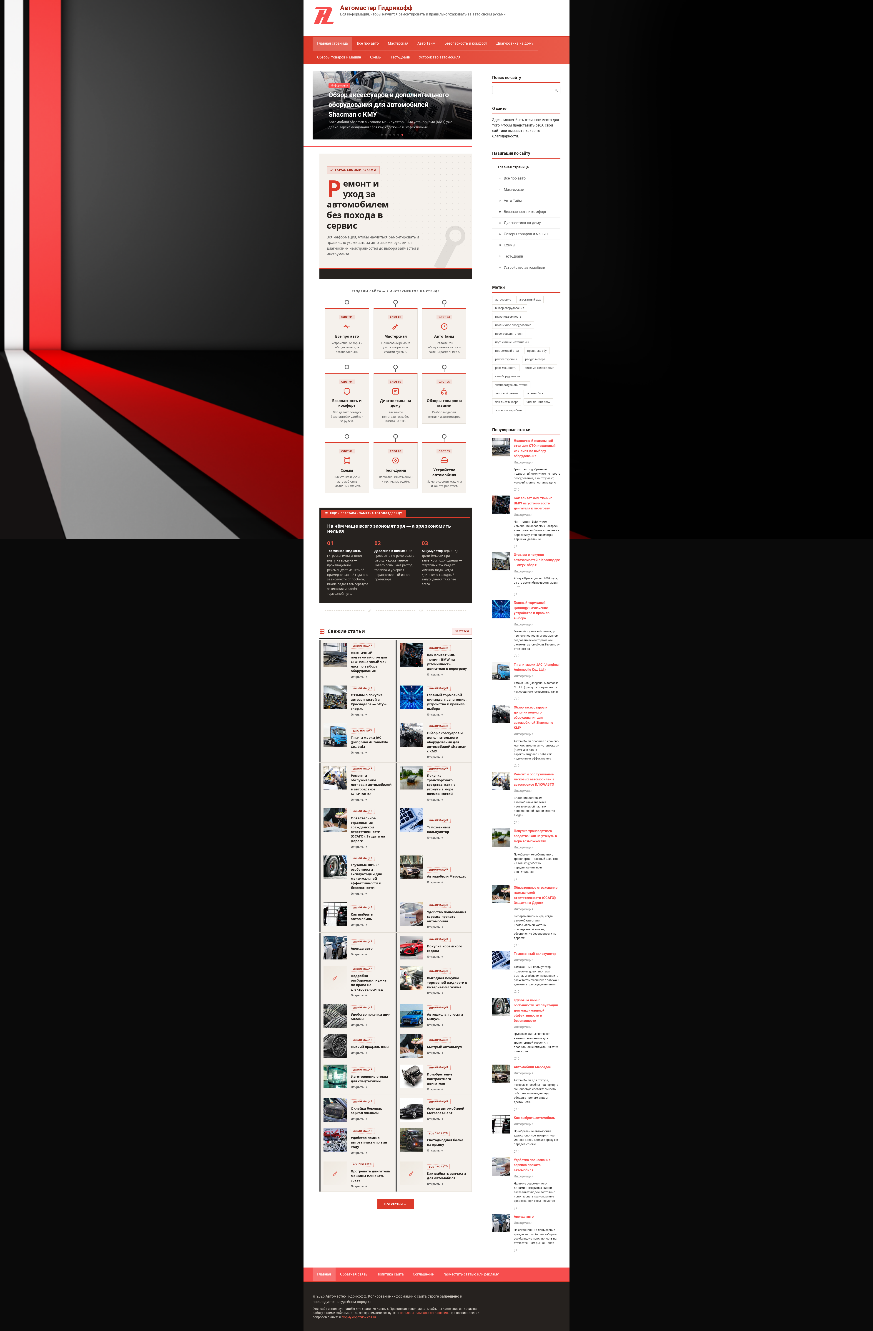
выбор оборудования (509, 308)
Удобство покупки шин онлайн (371, 1016)
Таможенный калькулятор (438, 829)
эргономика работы (508, 410)
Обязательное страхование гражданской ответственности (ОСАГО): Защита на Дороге (368, 829)
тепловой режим (506, 393)
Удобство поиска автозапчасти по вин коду (369, 1142)
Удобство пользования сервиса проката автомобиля (447, 916)
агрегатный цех (530, 299)
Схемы (375, 57)
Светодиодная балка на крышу (445, 1142)
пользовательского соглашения (424, 1313)
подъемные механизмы (512, 342)
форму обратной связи (359, 1317)
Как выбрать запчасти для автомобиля (446, 1175)
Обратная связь (353, 1274)
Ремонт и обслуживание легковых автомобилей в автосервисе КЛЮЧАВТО (371, 784)
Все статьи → (395, 1204)
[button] (382, 135)
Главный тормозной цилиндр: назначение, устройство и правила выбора (447, 702)
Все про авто (368, 43)
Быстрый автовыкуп (444, 1047)
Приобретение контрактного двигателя (439, 1079)
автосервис (503, 299)
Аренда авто (362, 948)
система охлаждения (539, 367)
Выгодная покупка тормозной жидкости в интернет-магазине (447, 982)
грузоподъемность (508, 316)
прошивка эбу (537, 350)
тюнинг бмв (535, 393)
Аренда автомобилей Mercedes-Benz (445, 1110)
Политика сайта (390, 1274)
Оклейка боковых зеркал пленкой (366, 1110)
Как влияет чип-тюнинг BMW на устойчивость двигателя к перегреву (447, 662)
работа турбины (506, 359)
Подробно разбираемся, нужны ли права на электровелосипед (369, 982)
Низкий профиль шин (370, 1047)
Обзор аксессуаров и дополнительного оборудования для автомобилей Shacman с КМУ (447, 742)
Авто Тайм (426, 43)
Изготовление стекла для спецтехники (369, 1078)
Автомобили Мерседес (446, 876)
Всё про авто (347, 336)
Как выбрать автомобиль (362, 916)
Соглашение (423, 1274)
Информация (523, 462)
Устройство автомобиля (439, 57)
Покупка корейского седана (444, 948)
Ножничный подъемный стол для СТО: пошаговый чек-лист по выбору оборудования (369, 661)
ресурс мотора (535, 359)
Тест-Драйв (400, 57)
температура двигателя (511, 385)
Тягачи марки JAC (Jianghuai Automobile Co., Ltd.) (369, 742)
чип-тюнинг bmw (538, 402)
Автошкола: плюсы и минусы (445, 1016)
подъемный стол (507, 350)
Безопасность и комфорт (465, 43)
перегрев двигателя (508, 333)
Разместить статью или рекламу (471, 1274)
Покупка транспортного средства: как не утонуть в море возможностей (441, 784)
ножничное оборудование (513, 325)
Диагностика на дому (514, 43)
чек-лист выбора (506, 402)
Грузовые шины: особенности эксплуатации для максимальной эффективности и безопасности (366, 876)
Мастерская (398, 43)
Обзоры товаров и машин (339, 57)
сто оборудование (507, 376)
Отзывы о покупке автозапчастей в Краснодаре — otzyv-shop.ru (368, 702)
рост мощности (506, 367)
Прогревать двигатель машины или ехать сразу (370, 1175)
